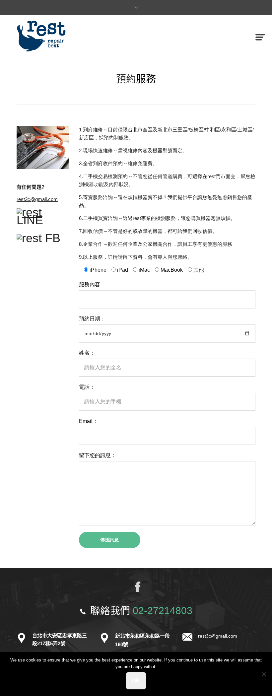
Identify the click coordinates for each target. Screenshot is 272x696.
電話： (87, 387)
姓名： (87, 353)
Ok (136, 680)
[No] (263, 674)
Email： (88, 421)
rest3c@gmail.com (37, 199)
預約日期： (92, 318)
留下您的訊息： (97, 455)
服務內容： (92, 284)
